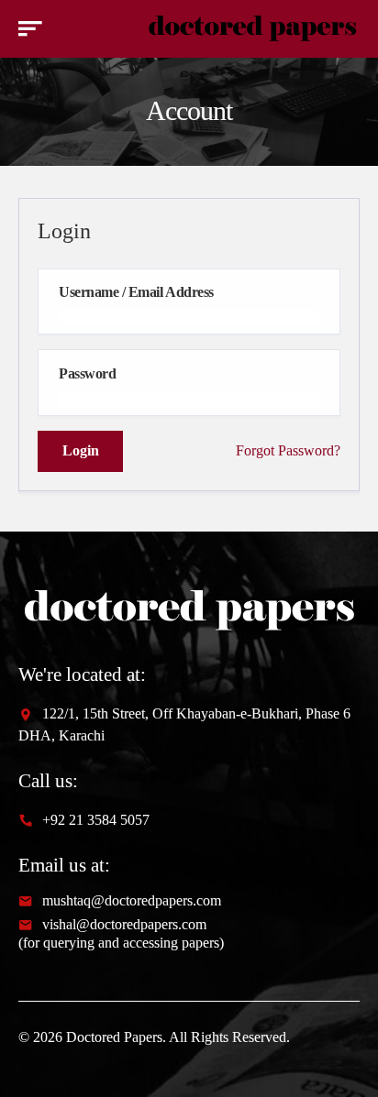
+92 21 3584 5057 (96, 820)
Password (87, 374)
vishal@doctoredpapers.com (124, 924)
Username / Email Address (136, 292)
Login (80, 450)
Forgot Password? (288, 450)
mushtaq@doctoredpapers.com (131, 901)
